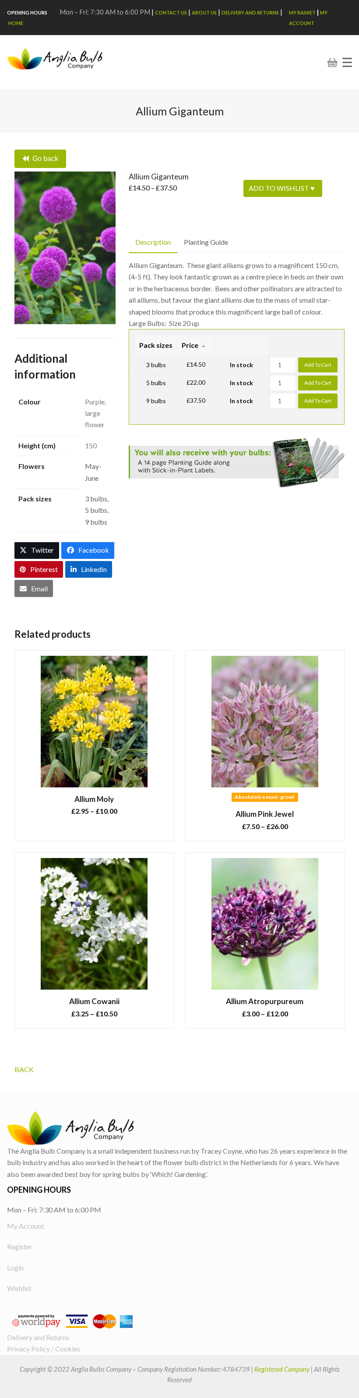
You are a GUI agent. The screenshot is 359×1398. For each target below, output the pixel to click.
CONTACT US (171, 12)
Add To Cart (317, 364)
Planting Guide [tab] (206, 242)
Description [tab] (153, 242)
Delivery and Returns (250, 12)
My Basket (302, 12)
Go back (45, 158)
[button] (347, 62)
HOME (15, 23)
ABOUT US (204, 12)
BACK (24, 1069)
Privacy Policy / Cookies (43, 1348)
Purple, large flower (95, 413)
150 (91, 445)
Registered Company (282, 1369)
